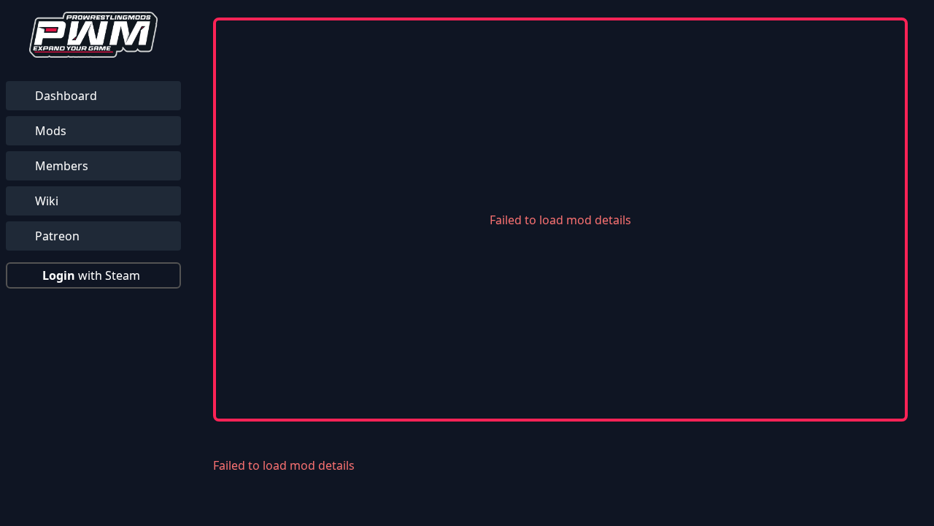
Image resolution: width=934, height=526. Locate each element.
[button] (93, 275)
